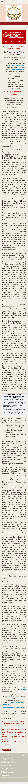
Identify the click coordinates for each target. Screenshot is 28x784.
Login (26, 754)
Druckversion (5, 754)
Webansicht (24, 755)
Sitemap (11, 754)
